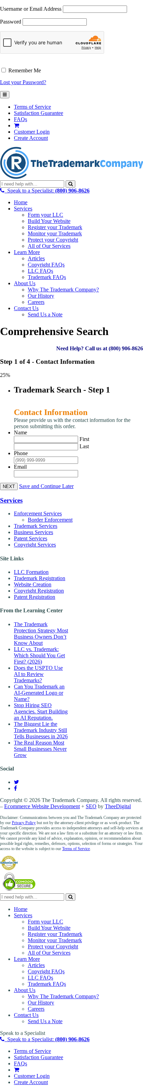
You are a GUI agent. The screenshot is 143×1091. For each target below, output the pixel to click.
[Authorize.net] (9, 868)
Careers (36, 302)
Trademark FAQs (47, 277)
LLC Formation (31, 572)
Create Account (31, 138)
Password (10, 22)
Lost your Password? (23, 82)
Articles (36, 258)
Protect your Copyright (53, 240)
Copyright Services (35, 545)
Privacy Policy (24, 822)
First (84, 439)
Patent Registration (34, 597)
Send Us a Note (45, 314)
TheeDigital (118, 806)
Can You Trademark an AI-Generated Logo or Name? (39, 693)
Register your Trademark (55, 227)
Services (23, 208)
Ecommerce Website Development (42, 806)
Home (20, 202)
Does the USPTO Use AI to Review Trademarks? (38, 674)
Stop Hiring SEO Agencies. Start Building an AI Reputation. (41, 711)
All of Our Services (49, 246)
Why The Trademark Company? (63, 289)
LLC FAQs (40, 271)
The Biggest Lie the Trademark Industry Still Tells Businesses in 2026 (41, 730)
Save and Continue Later (46, 486)
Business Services (33, 532)
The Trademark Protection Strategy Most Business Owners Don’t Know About (41, 633)
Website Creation (32, 584)
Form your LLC (45, 215)
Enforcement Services (38, 513)
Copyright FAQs (46, 265)
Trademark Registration (39, 578)
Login (32, 132)
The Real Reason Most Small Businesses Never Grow (40, 749)
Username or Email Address (30, 9)
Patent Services (30, 538)
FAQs (20, 119)
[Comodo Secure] (19, 890)
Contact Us (26, 308)
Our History (41, 296)
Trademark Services (35, 526)
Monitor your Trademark (55, 233)
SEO (91, 806)
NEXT (9, 486)
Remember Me (24, 70)
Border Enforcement (50, 520)
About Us (24, 283)
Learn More (27, 252)
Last (84, 446)
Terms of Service (32, 107)
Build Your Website (49, 221)
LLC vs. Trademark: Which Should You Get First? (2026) (39, 655)
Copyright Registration (39, 591)
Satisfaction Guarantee (38, 113)
